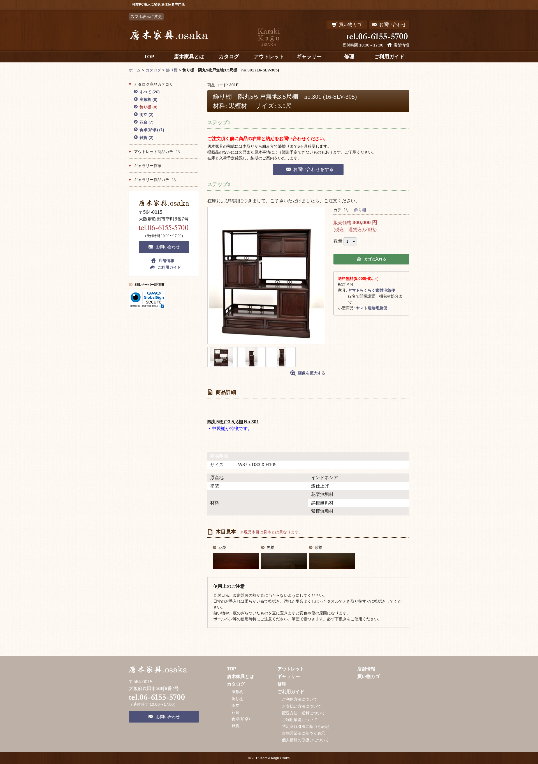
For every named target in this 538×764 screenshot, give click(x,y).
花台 (147, 122)
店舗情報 (401, 45)
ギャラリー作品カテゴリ (155, 179)
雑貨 (147, 137)
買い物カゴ (368, 676)
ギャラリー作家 (147, 165)
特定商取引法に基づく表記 (305, 726)
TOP (231, 669)
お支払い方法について (301, 706)
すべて (150, 92)
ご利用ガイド (169, 267)
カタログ (236, 684)
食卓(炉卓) (152, 129)
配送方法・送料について (303, 713)
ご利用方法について (299, 699)
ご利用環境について (299, 719)
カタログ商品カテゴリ (153, 84)
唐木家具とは (240, 676)
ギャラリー (288, 676)
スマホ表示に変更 (146, 16)
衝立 (147, 114)
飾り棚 (360, 210)
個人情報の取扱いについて (305, 740)
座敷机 (148, 99)
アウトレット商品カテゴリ (157, 151)
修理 (281, 684)
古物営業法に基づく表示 (303, 733)
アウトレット (290, 669)
